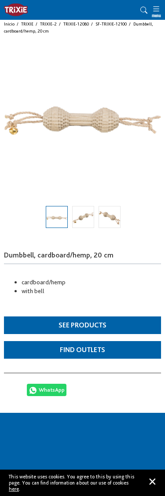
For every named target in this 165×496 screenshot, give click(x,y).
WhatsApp (52, 389)
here (14, 489)
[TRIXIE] (16, 10)
